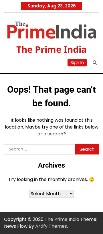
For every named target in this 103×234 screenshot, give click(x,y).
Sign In (77, 63)
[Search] (94, 62)
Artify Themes (51, 226)
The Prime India (51, 49)
